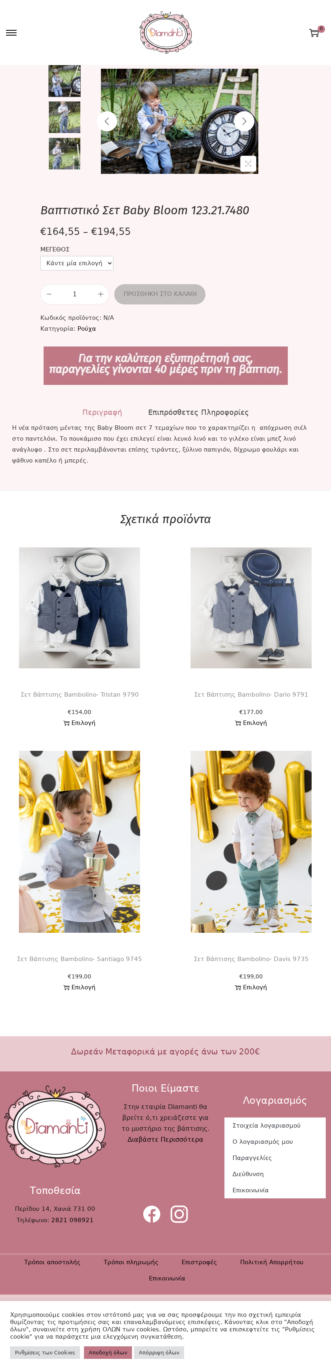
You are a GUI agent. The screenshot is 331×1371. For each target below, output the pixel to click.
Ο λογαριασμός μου (263, 1141)
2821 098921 (72, 1220)
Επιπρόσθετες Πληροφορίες (198, 412)
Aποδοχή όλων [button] (108, 1353)
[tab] (102, 412)
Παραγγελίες (252, 1158)
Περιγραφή (102, 412)
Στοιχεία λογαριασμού (267, 1125)
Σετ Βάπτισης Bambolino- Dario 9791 (251, 694)
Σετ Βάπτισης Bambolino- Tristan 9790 (80, 694)
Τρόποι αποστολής (52, 1262)
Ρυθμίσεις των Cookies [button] (45, 1353)
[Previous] (107, 121)
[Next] (244, 121)
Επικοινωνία (251, 1190)
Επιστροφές (199, 1262)
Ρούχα (87, 328)
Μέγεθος (54, 249)
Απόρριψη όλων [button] (159, 1353)
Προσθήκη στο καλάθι (160, 294)
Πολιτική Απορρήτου (272, 1262)
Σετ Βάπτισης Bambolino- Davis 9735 (251, 959)
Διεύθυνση (248, 1174)
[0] (314, 33)
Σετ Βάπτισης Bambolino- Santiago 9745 (79, 959)
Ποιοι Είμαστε (165, 1088)
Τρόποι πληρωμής (131, 1262)
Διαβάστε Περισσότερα (165, 1139)
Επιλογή (83, 723)
